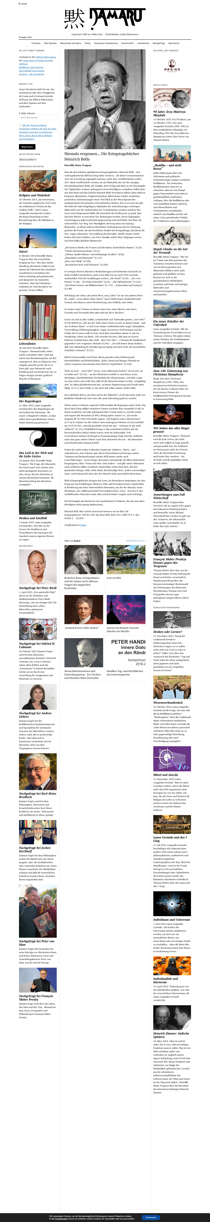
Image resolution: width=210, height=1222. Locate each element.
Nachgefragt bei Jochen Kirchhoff (34, 849)
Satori (23, 251)
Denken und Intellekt (33, 518)
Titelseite (36, 43)
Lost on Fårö (114, 577)
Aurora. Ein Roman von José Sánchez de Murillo (123, 629)
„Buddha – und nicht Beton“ (167, 166)
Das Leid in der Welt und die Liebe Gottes (36, 454)
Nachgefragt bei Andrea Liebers (35, 714)
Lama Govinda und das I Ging (170, 839)
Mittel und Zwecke (165, 774)
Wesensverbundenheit (168, 702)
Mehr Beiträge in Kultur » (136, 541)
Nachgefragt (159, 43)
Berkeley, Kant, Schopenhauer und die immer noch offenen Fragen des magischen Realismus (81, 583)
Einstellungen (61, 1219)
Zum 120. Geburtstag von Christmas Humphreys (170, 372)
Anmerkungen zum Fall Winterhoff (169, 496)
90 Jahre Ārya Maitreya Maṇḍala (169, 113)
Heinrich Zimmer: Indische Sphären (171, 1035)
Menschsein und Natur (70, 43)
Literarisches (143, 43)
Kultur (88, 43)
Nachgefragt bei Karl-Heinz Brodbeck (37, 795)
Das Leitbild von (31, 70)
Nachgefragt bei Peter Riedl (37, 588)
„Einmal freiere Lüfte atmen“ (81, 627)
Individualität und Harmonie (165, 980)
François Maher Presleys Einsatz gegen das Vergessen (169, 562)
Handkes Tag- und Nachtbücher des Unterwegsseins (125, 672)
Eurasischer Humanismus (106, 43)
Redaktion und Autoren (31, 67)
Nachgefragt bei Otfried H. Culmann (37, 645)
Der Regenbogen (30, 401)
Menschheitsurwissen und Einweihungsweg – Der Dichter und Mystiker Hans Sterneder (82, 674)
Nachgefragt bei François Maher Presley (36, 997)
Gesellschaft (127, 43)
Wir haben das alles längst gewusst (171, 429)
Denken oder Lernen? (167, 631)
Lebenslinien (27, 343)
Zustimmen (151, 1217)
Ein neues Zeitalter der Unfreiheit (168, 323)
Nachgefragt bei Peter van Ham (36, 942)
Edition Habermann (46, 57)
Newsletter (173, 43)
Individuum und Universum (171, 919)
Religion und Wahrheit (34, 195)
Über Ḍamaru (50, 43)
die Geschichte (31, 74)
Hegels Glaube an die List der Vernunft (170, 250)
